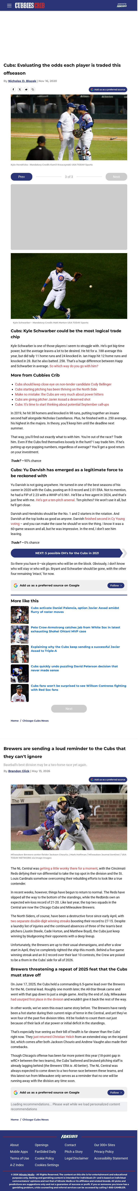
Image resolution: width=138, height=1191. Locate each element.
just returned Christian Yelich (53, 1037)
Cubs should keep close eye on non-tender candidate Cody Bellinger (63, 384)
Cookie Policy (44, 1158)
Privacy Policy (104, 1152)
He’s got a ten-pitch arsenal (55, 500)
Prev (21, 177)
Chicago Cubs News (35, 720)
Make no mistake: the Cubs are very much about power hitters (59, 394)
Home (15, 720)
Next (116, 177)
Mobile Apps (19, 1152)
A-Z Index (17, 1165)
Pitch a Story (74, 1152)
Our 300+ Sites (104, 1145)
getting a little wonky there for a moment (69, 868)
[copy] (32, 89)
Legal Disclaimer (76, 1158)
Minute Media (26, 1174)
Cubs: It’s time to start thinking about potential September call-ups (62, 404)
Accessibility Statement (111, 1158)
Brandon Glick (18, 771)
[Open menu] (9, 5)
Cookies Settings (47, 1165)
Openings (41, 1145)
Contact (70, 1145)
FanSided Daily (45, 1152)
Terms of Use (19, 1158)
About (14, 1145)
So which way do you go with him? (74, 366)
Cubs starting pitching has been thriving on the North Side (56, 389)
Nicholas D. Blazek (22, 81)
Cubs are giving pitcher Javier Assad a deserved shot (52, 399)
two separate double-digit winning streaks (40, 921)
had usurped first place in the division (37, 999)
